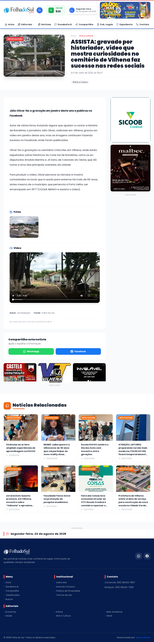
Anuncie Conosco (65, 586)
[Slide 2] (125, 17)
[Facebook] (147, 556)
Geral (109, 615)
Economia (10, 611)
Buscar (9, 599)
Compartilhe (12, 590)
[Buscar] (40, 10)
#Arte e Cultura (80, 82)
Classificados (13, 595)
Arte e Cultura (86, 36)
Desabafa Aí (12, 586)
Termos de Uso (64, 595)
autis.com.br (143, 637)
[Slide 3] (126, 17)
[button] (34, 56)
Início (73, 36)
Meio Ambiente (114, 611)
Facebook (80, 351)
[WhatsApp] (138, 556)
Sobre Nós (61, 582)
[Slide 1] (123, 17)
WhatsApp (33, 351)
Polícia (59, 611)
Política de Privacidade (68, 590)
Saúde (8, 615)
